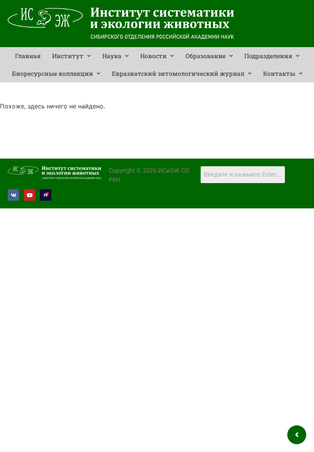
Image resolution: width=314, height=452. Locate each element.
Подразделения (268, 56)
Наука (111, 56)
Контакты (279, 73)
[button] (71, 56)
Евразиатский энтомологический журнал (178, 73)
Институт (67, 56)
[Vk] (13, 195)
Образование (205, 56)
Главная (28, 56)
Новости (153, 56)
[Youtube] (29, 195)
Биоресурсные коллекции (52, 73)
